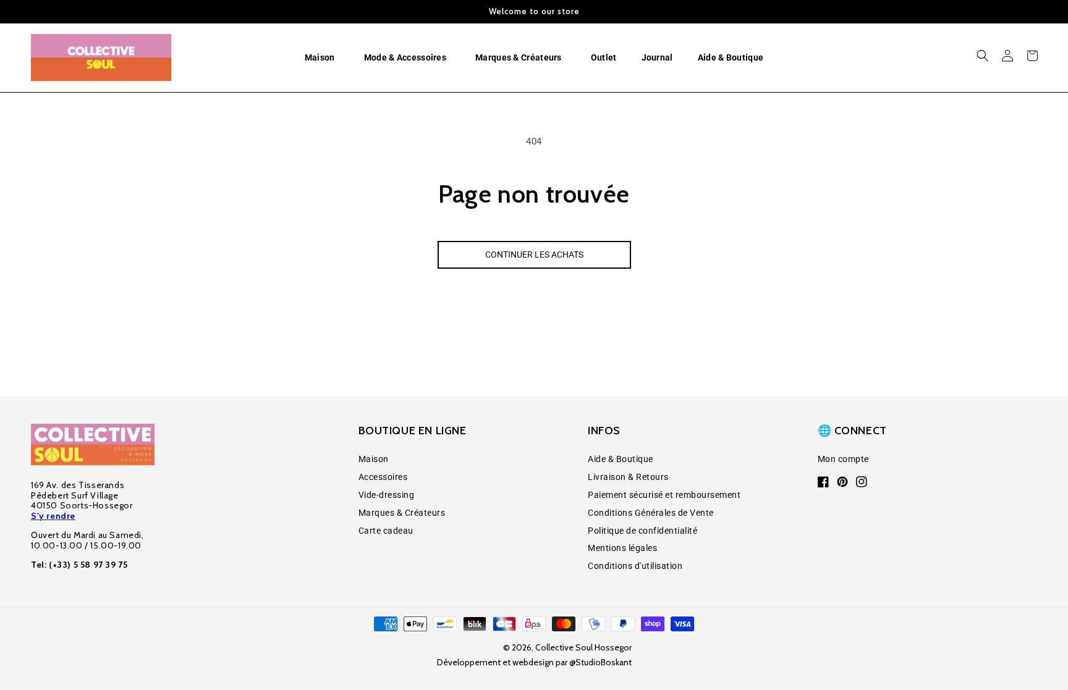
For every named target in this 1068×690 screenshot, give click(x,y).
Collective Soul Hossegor (583, 647)
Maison (373, 459)
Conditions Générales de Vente (651, 513)
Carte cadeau (385, 531)
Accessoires (383, 477)
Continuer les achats (534, 254)
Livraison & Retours (628, 477)
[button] (322, 57)
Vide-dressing (386, 495)
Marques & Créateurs (402, 513)
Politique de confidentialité (642, 531)
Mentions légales (622, 548)
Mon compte (843, 459)
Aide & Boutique (620, 459)
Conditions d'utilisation (635, 566)
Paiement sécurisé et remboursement (664, 495)
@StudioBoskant (600, 662)
